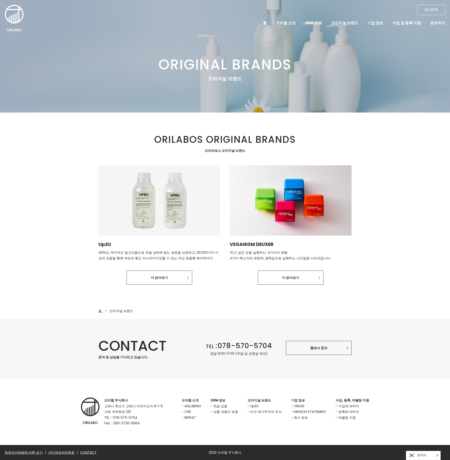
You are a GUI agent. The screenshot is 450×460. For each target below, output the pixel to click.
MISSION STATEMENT (310, 411)
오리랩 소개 (286, 23)
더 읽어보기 (159, 277)
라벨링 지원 (347, 417)
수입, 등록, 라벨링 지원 (352, 400)
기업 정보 (375, 23)
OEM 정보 (313, 23)
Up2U (254, 406)
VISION (299, 406)
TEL (239, 346)
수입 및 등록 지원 (407, 23)
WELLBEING (192, 406)
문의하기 (437, 23)
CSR (187, 411)
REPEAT (190, 417)
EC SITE (431, 9)
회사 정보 (301, 417)
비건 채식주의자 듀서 (266, 411)
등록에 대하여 (348, 411)
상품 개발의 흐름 (225, 411)
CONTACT (88, 452)
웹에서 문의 (318, 348)
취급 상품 (220, 406)
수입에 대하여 (348, 406)
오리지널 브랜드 (344, 23)
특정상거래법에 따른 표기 (24, 452)
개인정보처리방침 (61, 452)
